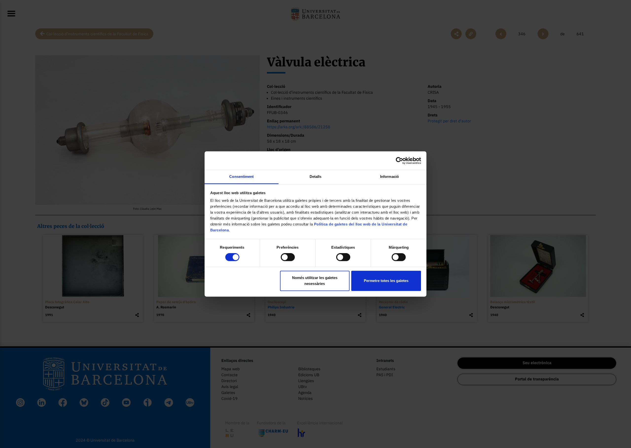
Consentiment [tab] (241, 176)
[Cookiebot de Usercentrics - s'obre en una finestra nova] (399, 160)
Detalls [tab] (316, 176)
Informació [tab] (389, 176)
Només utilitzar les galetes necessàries (314, 281)
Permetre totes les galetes (386, 281)
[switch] (288, 257)
